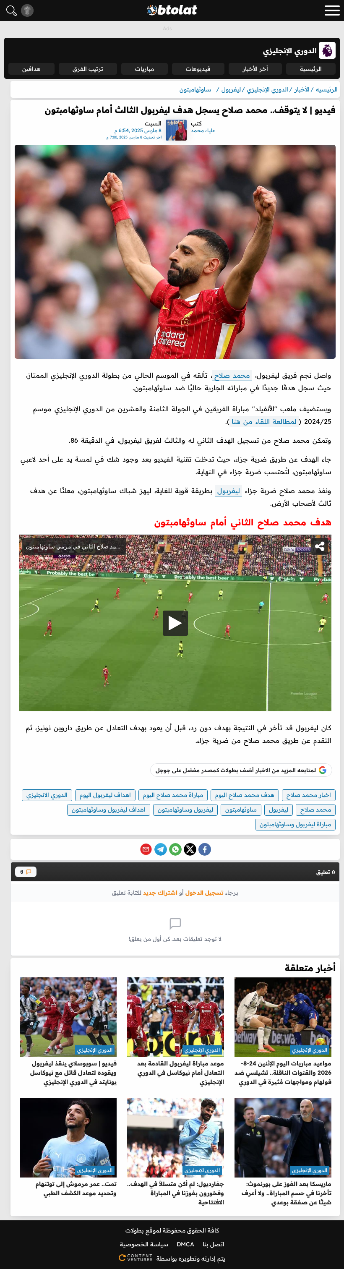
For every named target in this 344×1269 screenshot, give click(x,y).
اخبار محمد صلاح (309, 795)
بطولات (134, 1230)
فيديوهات (198, 69)
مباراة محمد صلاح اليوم (173, 795)
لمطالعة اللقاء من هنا (264, 421)
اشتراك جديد (160, 892)
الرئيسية (311, 69)
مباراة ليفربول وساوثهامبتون (295, 824)
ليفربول (228, 490)
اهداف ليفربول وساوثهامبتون (109, 809)
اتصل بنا (213, 1244)
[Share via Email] (146, 849)
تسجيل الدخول (204, 892)
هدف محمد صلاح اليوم (244, 795)
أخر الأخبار (255, 69)
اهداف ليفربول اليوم (105, 795)
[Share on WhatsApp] (175, 849)
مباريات (144, 69)
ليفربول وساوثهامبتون (185, 809)
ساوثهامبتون (241, 809)
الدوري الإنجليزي (309, 1050)
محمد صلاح (232, 375)
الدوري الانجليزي (47, 795)
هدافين (31, 69)
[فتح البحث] (11, 10)
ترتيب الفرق (88, 69)
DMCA (185, 1244)
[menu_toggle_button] (332, 10)
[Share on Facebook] (204, 849)
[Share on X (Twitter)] (190, 849)
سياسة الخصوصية (144, 1244)
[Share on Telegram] (160, 849)
